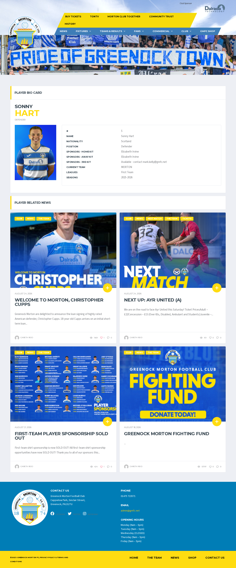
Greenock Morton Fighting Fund (166, 433)
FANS (137, 31)
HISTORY (70, 23)
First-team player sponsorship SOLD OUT (61, 436)
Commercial (161, 31)
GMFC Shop (207, 31)
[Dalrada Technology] (213, 9)
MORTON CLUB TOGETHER (123, 16)
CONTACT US (60, 490)
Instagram (92, 514)
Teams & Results (111, 31)
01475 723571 (128, 496)
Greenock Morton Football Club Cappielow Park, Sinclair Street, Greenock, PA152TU (68, 500)
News (63, 31)
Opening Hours (132, 519)
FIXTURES (82, 31)
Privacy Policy (47, 557)
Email (125, 505)
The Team (154, 557)
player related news (33, 202)
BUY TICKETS (73, 16)
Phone (126, 490)
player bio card (28, 92)
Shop (192, 557)
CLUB (184, 31)
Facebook (60, 514)
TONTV (94, 16)
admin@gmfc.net (130, 511)
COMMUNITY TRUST (161, 16)
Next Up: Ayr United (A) (152, 300)
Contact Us (215, 557)
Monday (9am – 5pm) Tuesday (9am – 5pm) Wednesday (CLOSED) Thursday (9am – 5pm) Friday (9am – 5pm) (133, 533)
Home (134, 557)
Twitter (76, 514)
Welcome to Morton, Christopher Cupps (59, 302)
